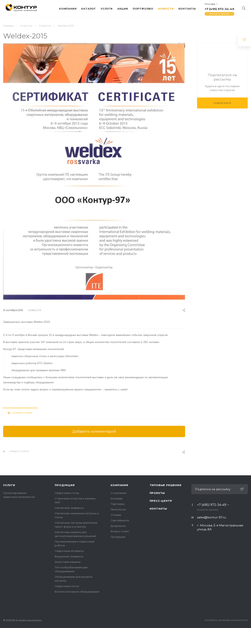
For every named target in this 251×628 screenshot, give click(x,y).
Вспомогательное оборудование (77, 591)
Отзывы (116, 514)
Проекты (157, 492)
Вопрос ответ (120, 531)
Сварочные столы (67, 492)
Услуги (9, 485)
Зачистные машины (68, 561)
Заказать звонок (219, 14)
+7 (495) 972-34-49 (219, 9)
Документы (118, 525)
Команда (116, 498)
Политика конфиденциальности (226, 620)
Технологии (118, 509)
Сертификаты (120, 520)
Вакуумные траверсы (69, 556)
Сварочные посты (67, 586)
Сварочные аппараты (69, 550)
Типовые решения (165, 485)
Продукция (65, 485)
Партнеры (118, 503)
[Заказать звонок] (244, 39)
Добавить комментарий (94, 431)
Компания (119, 485)
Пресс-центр (161, 500)
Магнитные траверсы (69, 507)
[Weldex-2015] (94, 45)
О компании (118, 492)
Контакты (158, 508)
